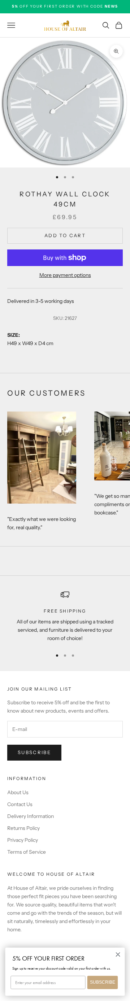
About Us (18, 792)
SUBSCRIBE (102, 982)
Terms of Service (26, 852)
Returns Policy (23, 828)
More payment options (65, 275)
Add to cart (65, 235)
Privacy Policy (22, 840)
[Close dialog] (118, 954)
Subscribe (34, 752)
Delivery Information (30, 816)
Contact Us (19, 804)
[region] (65, 616)
